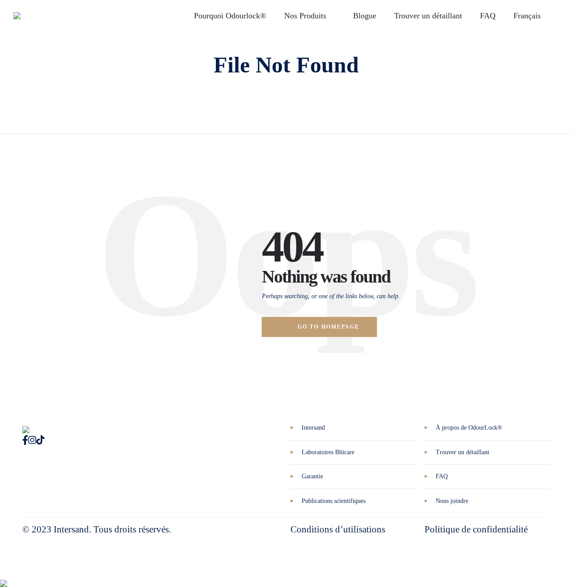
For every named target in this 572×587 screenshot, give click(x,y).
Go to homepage (328, 327)
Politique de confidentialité (476, 529)
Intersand (313, 427)
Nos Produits (305, 15)
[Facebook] (25, 440)
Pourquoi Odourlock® (230, 15)
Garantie (312, 476)
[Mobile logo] (3, 576)
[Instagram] (32, 440)
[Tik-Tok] (40, 440)
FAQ (488, 15)
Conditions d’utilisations (337, 529)
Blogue (364, 15)
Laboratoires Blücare (328, 452)
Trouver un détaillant (428, 15)
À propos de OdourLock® (469, 427)
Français (527, 15)
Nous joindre (452, 501)
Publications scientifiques (334, 501)
